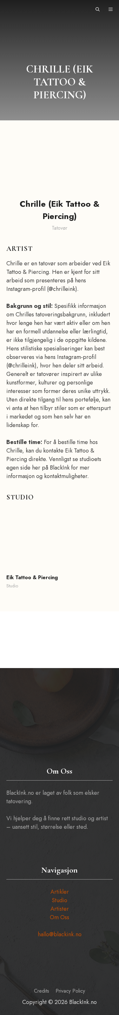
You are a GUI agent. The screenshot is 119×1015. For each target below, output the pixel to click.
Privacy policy (70, 991)
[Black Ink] (18, 9)
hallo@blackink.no (60, 934)
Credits (41, 991)
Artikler (59, 892)
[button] (97, 9)
